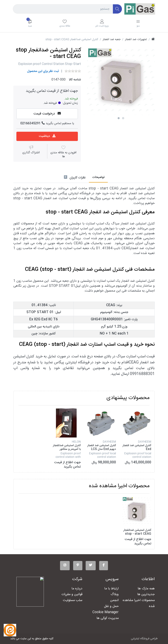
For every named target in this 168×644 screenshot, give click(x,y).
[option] (121, 81)
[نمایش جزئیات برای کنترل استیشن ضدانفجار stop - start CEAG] (136, 511)
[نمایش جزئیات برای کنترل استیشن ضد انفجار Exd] (136, 423)
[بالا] (153, 39)
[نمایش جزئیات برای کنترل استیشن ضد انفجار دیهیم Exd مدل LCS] (101, 423)
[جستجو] (117, 9)
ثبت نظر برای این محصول (43, 71)
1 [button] (119, 118)
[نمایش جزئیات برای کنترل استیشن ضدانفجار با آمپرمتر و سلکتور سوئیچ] (66, 423)
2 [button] (123, 118)
